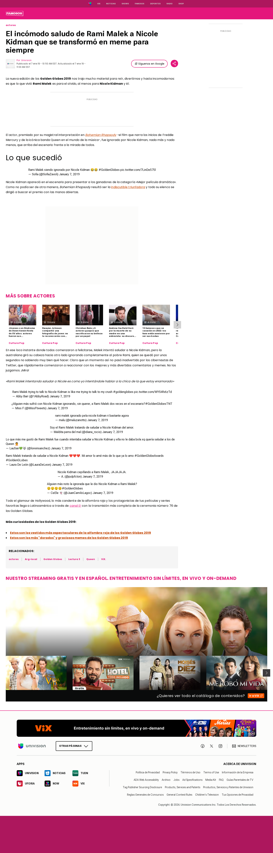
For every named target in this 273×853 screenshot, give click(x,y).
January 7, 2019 (69, 174)
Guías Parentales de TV (240, 780)
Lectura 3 (74, 559)
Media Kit (210, 780)
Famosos (139, 4)
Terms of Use (211, 772)
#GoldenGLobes (17, 460)
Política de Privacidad (148, 772)
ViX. (103, 559)
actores (11, 25)
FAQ (221, 780)
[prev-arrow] (3, 672)
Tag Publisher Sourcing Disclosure (142, 787)
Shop (181, 4)
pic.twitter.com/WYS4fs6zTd (153, 392)
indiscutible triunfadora (128, 187)
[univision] (14, 13)
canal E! (75, 506)
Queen (90, 559)
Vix (98, 4)
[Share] (174, 63)
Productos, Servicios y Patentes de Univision (228, 787)
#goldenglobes (123, 392)
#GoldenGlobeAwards (149, 456)
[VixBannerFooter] (136, 728)
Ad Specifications (192, 780)
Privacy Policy (170, 772)
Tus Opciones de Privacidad (237, 794)
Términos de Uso (190, 772)
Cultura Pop (16, 343)
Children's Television (207, 794)
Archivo (166, 780)
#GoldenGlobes (109, 170)
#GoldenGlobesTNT (158, 404)
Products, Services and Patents (182, 787)
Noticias (111, 4)
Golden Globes (52, 559)
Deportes (155, 4)
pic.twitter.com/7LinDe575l (138, 170)
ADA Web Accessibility (146, 780)
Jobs (176, 780)
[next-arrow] (177, 324)
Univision (26, 60)
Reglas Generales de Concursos (145, 794)
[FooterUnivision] (32, 746)
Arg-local (31, 559)
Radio (170, 4)
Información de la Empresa (237, 772)
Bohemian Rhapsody (100, 135)
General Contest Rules (179, 794)
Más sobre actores (30, 296)
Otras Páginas (70, 746)
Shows (125, 4)
